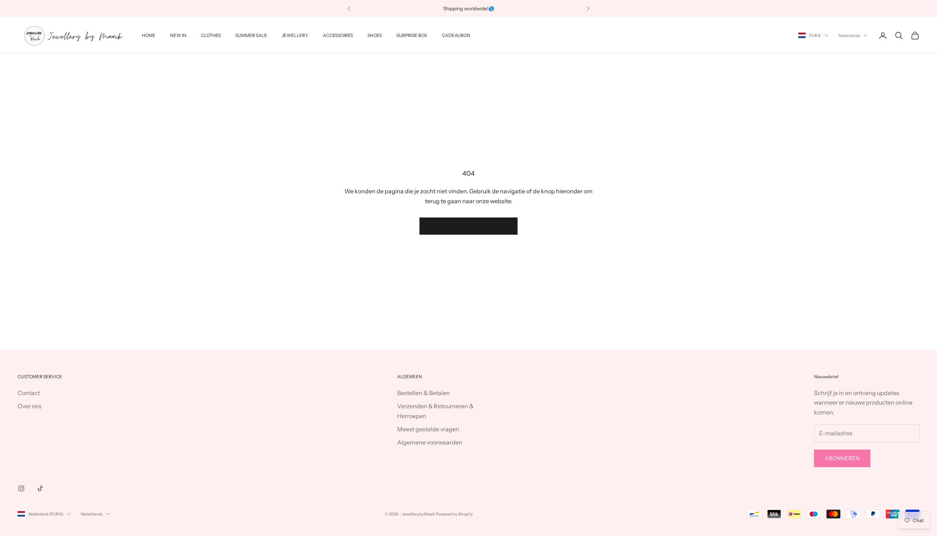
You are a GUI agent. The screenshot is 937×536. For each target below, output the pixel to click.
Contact (29, 393)
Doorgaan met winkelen (468, 225)
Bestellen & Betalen (423, 393)
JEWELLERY (295, 35)
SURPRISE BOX (411, 35)
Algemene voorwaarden (429, 442)
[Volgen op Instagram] (21, 488)
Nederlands (849, 35)
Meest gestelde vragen (428, 429)
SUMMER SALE (251, 35)
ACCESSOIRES (338, 35)
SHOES (374, 35)
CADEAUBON (456, 35)
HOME (149, 35)
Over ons (30, 406)
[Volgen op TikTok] (40, 488)
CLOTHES (211, 35)
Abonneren (842, 458)
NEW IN (178, 35)
